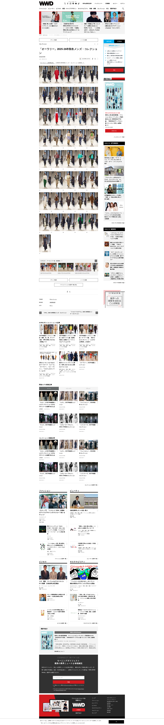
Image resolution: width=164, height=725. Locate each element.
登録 (114, 70)
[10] (92, 96)
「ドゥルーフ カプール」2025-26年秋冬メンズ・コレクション (81, 312)
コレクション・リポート (44, 344)
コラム (79, 530)
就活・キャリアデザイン (69, 8)
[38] (68, 222)
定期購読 (107, 3)
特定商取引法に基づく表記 (112, 701)
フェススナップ (42, 517)
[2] (57, 74)
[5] (92, 74)
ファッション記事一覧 (60, 558)
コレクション (101, 8)
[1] (45, 74)
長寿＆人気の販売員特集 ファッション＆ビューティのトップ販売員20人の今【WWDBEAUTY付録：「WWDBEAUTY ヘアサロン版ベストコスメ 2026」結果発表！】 (75, 637)
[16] (45, 138)
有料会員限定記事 (87, 3)
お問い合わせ (109, 708)
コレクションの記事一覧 (91, 485)
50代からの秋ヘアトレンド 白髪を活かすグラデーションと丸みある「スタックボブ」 (113, 26)
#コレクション (53, 299)
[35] (92, 201)
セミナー (115, 3)
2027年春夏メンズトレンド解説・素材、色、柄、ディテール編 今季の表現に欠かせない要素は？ (47, 338)
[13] (68, 117)
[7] (57, 96)
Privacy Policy (81, 688)
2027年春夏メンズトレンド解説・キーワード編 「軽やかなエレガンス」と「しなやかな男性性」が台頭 (87, 338)
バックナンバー (98, 3)
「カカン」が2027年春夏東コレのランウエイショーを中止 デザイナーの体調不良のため (47, 404)
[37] (57, 222)
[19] (80, 138)
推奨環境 (109, 703)
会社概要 (109, 706)
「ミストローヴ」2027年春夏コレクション (87, 426)
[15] (92, 117)
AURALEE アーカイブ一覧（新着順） (50, 260)
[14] (80, 117)
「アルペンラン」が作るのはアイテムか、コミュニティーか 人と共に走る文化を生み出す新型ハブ (113, 179)
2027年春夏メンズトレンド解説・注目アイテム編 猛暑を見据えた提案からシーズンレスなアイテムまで (67, 338)
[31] (45, 201)
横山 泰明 (41, 587)
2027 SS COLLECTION (45, 273)
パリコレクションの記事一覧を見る (68, 284)
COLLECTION (42, 56)
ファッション (43, 8)
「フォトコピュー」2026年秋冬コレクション (87, 403)
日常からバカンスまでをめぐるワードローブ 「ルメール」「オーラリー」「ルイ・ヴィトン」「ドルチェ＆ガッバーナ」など (47, 367)
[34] (80, 201)
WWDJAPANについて (111, 697)
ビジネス (58, 8)
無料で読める (62, 369)
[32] (57, 201)
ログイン (122, 3)
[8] (68, 96)
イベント (49, 536)
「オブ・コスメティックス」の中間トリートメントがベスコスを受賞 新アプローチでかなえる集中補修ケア (117, 255)
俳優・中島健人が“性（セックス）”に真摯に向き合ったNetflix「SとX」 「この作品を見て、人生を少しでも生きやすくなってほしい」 (92, 28)
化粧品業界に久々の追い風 (78, 510)
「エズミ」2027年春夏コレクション (67, 403)
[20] (92, 138)
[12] (57, 117)
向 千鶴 (71, 589)
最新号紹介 (113, 8)
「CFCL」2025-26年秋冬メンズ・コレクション (55, 312)
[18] (68, 138)
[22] (57, 159)
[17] (57, 138)
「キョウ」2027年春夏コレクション (47, 426)
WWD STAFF (42, 519)
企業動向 (41, 409)
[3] (68, 74)
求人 (107, 8)
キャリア (94, 713)
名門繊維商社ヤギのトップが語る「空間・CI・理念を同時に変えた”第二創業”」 (113, 197)
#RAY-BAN (41, 522)
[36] (45, 222)
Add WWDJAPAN (86, 58)
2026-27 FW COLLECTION (64, 273)
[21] (45, 159)
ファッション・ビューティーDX (48, 586)
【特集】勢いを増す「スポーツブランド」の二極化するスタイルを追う (50, 26)
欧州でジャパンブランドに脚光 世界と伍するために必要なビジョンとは (67, 364)
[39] (80, 222)
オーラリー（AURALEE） (47, 63)
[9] (80, 96)
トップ (93, 698)
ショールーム (47, 409)
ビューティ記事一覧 (92, 558)
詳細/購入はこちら (59, 651)
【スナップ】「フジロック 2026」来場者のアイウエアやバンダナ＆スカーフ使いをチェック (52, 512)
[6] (45, 96)
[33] (68, 201)
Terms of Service (59, 690)
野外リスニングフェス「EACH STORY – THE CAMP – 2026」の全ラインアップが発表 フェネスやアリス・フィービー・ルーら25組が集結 (56, 530)
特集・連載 (93, 8)
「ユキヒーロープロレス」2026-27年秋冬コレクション (67, 426)
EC (39, 586)
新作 (48, 551)
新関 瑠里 (72, 516)
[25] (92, 159)
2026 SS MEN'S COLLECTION (82, 273)
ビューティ (51, 8)
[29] (80, 180)
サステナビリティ (83, 8)
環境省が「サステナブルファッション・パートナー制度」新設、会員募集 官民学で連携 (87, 611)
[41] (45, 243)
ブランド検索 (53, 40)
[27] (57, 180)
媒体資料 (109, 712)
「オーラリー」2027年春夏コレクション (87, 363)
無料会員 (109, 41)
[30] (92, 180)
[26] (45, 180)
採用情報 (109, 710)
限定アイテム (53, 551)
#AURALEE (52, 302)
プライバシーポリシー (68, 685)
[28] (68, 180)
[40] (92, 222)
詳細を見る (114, 130)
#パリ (51, 305)
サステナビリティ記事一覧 (90, 623)
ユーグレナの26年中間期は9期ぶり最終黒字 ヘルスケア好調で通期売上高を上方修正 (56, 611)
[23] (68, 159)
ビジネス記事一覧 (61, 623)
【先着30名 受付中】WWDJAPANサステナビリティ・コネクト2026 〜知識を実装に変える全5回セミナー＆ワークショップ (71, 28)
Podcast (80, 586)
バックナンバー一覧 (119, 137)
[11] (45, 117)
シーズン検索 (83, 40)
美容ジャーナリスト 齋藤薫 (84, 533)
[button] (123, 9)
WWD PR (118, 223)
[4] (80, 74)
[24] (80, 159)
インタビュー (81, 602)
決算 (48, 616)
